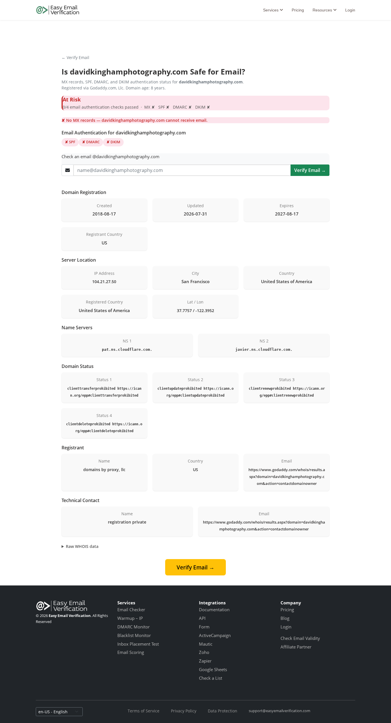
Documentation (214, 609)
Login (350, 10)
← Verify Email (75, 57)
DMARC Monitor (133, 627)
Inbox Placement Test (138, 644)
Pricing (298, 10)
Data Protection (222, 711)
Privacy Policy (183, 711)
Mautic (205, 644)
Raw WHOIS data (82, 546)
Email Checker (131, 609)
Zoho (204, 652)
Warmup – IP (130, 618)
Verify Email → (310, 170)
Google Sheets (213, 669)
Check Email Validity (300, 638)
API (202, 618)
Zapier (205, 661)
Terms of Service (143, 711)
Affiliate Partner (296, 647)
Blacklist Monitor (134, 635)
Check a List (210, 678)
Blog (285, 618)
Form (204, 627)
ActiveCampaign (215, 635)
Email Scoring (130, 652)
